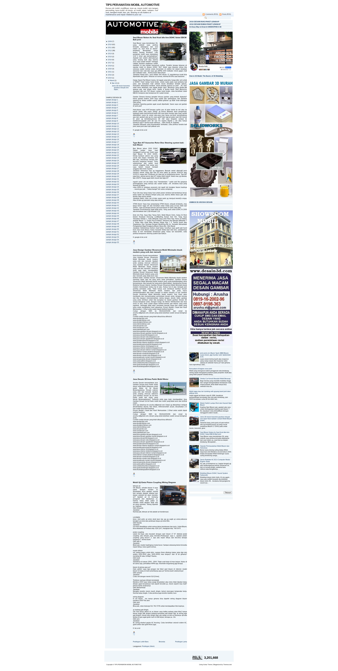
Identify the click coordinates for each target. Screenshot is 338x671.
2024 (110, 78)
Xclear (205, 664)
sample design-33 (112, 184)
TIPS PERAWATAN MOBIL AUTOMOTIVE (132, 4)
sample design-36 (112, 192)
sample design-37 (112, 195)
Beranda (162, 642)
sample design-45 (112, 216)
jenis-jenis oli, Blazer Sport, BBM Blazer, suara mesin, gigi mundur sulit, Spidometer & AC (215, 355)
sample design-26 (112, 166)
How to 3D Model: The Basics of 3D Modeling (206, 76)
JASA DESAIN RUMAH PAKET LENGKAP (204, 24)
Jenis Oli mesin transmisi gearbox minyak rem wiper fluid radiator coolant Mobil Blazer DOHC (216, 419)
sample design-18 (112, 145)
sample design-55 (112, 242)
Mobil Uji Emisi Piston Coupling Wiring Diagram (154, 482)
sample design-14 (112, 134)
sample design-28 (112, 171)
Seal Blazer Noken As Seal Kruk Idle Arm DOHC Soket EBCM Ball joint (159, 38)
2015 (110, 57)
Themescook (227, 664)
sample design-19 (112, 147)
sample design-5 (112, 110)
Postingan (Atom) (148, 646)
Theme (210, 664)
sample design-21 (112, 153)
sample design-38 (112, 197)
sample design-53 (112, 237)
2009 (110, 41)
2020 (110, 69)
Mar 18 (114, 83)
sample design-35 (112, 189)
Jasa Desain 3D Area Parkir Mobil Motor (150, 379)
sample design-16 (112, 139)
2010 (110, 44)
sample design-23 (112, 158)
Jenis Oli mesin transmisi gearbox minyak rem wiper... (121, 87)
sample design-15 (112, 137)
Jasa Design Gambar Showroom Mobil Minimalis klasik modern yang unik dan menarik (157, 251)
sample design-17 (112, 142)
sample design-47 (112, 221)
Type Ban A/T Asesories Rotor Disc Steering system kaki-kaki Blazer (158, 144)
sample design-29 (112, 174)
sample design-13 (112, 131)
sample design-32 (112, 182)
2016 (110, 60)
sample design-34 (112, 187)
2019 (110, 66)
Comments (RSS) (211, 14)
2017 (110, 63)
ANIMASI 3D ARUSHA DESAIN (200, 202)
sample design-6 (112, 113)
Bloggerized (217, 664)
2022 (110, 75)
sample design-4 (112, 108)
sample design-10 (112, 123)
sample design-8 (112, 118)
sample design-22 (112, 155)
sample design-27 (112, 168)
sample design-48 (112, 224)
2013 (110, 54)
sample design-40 (112, 203)
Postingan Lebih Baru (141, 642)
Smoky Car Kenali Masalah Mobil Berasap (215, 379)
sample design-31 (112, 179)
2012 (110, 50)
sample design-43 (112, 211)
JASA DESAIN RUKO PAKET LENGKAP (204, 22)
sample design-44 (112, 213)
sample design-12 (112, 129)
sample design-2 (112, 102)
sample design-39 (112, 200)
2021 (110, 72)
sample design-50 (112, 229)
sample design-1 (112, 100)
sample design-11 (112, 126)
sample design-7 (112, 116)
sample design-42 (112, 208)
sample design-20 (112, 150)
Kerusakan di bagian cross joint (200, 369)
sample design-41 (112, 205)
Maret (112, 80)
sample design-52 (112, 234)
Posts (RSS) (226, 14)
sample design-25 (112, 163)
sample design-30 (112, 176)
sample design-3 (112, 105)
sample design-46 (112, 219)
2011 (110, 47)
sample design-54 (112, 240)
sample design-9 (112, 121)
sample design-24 (112, 160)
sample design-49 (112, 226)
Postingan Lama (181, 642)
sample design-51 (112, 232)
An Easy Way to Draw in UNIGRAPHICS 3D (205, 27)
